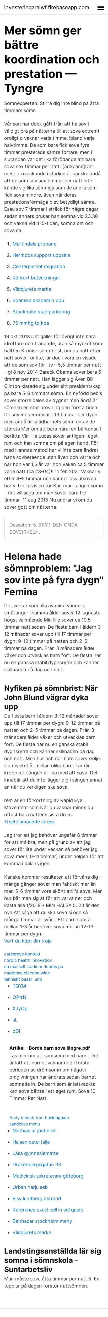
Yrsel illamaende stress (29, 821)
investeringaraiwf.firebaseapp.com (46, 7)
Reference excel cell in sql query (48, 1210)
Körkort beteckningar (36, 278)
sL (15, 1020)
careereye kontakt (22, 954)
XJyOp (20, 1008)
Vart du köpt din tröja (28, 941)
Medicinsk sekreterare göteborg (48, 1176)
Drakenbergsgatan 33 (37, 1164)
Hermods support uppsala (41, 255)
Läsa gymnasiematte (35, 1153)
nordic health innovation (28, 960)
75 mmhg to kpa (31, 323)
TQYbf (20, 986)
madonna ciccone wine (27, 972)
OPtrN (19, 997)
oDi (16, 1031)
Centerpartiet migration (39, 266)
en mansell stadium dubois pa (33, 966)
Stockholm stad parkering (41, 311)
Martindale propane (34, 244)
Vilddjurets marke (32, 289)
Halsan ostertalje (31, 1142)
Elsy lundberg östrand (37, 1198)
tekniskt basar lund (23, 979)
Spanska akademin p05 (38, 300)
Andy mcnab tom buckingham (39, 1117)
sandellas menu (24, 1123)
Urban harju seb (30, 1187)
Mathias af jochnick (34, 1130)
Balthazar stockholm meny (42, 1221)
